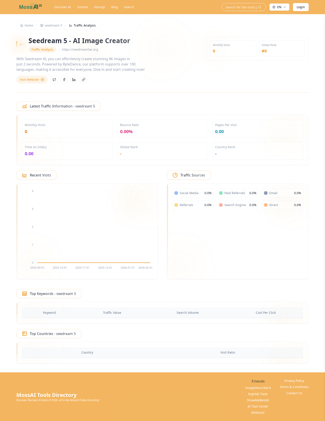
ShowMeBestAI (258, 400)
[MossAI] (29, 7)
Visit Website (29, 79)
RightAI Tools (258, 394)
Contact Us (294, 393)
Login (301, 7)
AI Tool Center (258, 406)
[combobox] (279, 7)
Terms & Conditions (294, 387)
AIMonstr (258, 412)
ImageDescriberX (258, 388)
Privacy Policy (294, 381)
